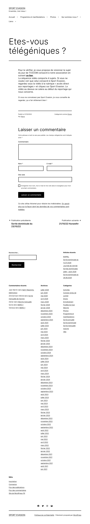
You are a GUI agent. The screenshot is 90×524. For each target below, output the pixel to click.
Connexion (13, 484)
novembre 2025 (47, 314)
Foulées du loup (69, 305)
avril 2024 (44, 371)
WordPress (77, 515)
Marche (66, 308)
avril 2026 (44, 299)
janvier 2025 (45, 344)
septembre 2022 (47, 427)
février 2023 (45, 412)
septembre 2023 (47, 391)
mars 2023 (45, 409)
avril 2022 (44, 442)
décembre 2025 (46, 311)
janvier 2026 (45, 308)
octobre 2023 (46, 388)
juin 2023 (44, 400)
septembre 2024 (47, 356)
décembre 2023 (46, 382)
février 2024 (45, 376)
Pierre (23, 116)
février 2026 (45, 305)
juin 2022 (44, 436)
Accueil (12, 17)
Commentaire (23, 142)
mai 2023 (44, 403)
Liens (11, 21)
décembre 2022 (46, 418)
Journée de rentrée (70, 266)
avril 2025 (44, 335)
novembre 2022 (47, 421)
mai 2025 (44, 332)
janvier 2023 (45, 415)
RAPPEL (66, 257)
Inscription (13, 481)
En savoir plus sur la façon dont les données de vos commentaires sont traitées (43, 207)
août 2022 (44, 430)
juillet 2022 (45, 433)
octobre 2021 (46, 460)
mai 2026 (44, 296)
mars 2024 (45, 373)
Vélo (64, 332)
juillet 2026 (45, 290)
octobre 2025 (46, 317)
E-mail (50, 164)
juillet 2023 (45, 397)
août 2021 (44, 466)
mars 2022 (45, 445)
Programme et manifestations (32, 17)
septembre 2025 (47, 320)
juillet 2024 (45, 362)
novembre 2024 (47, 350)
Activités (66, 290)
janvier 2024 (45, 380)
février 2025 (45, 341)
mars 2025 (45, 338)
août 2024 (44, 359)
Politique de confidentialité (44, 515)
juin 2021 (44, 469)
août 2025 (44, 323)
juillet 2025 (45, 326)
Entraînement (68, 302)
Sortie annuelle (68, 320)
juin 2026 (44, 293)
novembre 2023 (47, 385)
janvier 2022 (45, 451)
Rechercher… (14, 253)
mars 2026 (45, 302)
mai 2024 (44, 368)
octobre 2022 (46, 424)
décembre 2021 (46, 454)
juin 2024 (44, 365)
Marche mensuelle (25, 302)
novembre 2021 (46, 457)
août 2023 (44, 394)
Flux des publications (16, 487)
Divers (70, 114)
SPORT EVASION (17, 8)
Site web (21, 175)
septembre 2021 (47, 463)
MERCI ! (20, 305)
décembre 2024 (47, 347)
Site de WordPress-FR (17, 493)
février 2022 (45, 448)
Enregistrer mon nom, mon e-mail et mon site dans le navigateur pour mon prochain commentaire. (46, 187)
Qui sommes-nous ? (70, 17)
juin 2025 (44, 329)
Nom (20, 164)
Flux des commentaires (17, 490)
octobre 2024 (46, 353)
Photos (53, 17)
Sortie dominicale (69, 323)
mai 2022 (44, 439)
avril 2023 (44, 406)
